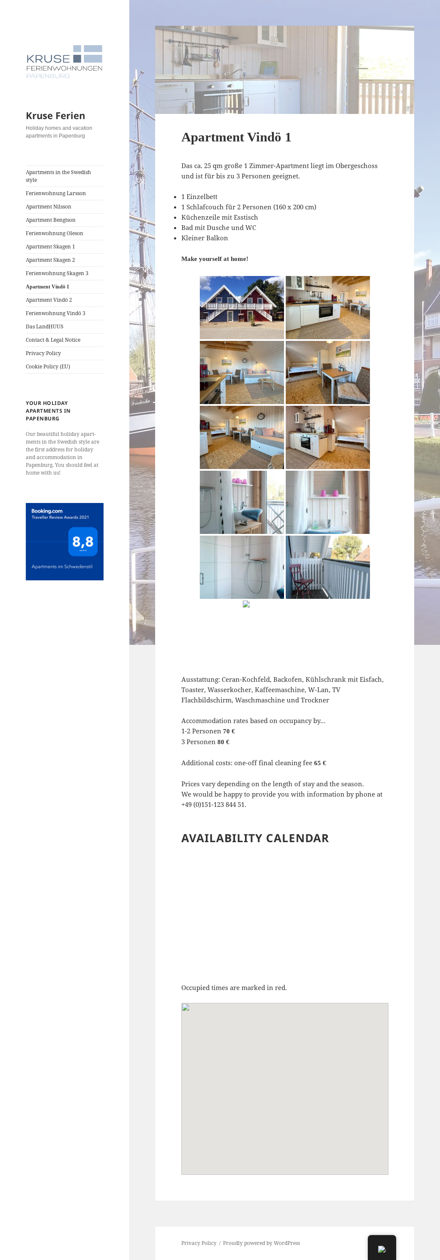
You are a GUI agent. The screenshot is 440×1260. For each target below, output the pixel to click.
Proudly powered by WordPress (261, 1243)
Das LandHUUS (45, 326)
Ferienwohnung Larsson (56, 193)
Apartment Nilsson (48, 206)
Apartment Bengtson (51, 220)
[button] (284, 1083)
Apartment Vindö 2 (49, 300)
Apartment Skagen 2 (50, 260)
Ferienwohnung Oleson (54, 233)
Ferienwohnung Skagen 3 (57, 273)
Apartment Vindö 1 (47, 287)
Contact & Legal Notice (53, 339)
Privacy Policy (43, 353)
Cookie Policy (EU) (48, 366)
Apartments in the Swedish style (58, 176)
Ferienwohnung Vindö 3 (56, 313)
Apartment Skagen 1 (50, 246)
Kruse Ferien (55, 115)
